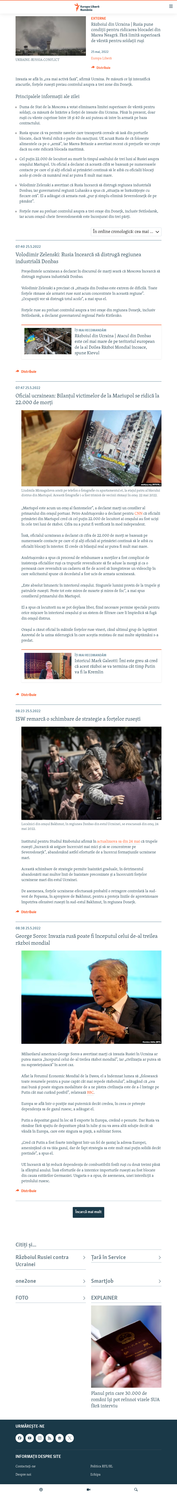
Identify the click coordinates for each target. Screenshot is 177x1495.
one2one (26, 1281)
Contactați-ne (26, 1466)
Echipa (95, 1474)
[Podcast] (41, 1489)
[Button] (100, 69)
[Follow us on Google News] (59, 1438)
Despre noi (23, 1474)
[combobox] (126, 232)
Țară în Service (108, 1258)
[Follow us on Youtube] (29, 1438)
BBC (90, 1093)
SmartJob (102, 1281)
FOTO (22, 1298)
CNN (138, 514)
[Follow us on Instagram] (40, 1438)
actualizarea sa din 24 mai (118, 842)
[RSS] (50, 1438)
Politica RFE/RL (101, 1466)
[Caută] (136, 1489)
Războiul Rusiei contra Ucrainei (42, 1261)
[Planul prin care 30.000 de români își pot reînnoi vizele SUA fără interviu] (126, 1346)
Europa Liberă (101, 58)
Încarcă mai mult (88, 1212)
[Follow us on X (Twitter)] (69, 1438)
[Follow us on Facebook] (20, 1438)
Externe (98, 19)
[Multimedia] (88, 1489)
